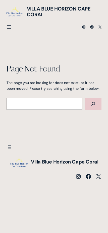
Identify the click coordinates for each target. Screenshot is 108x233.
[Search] (93, 104)
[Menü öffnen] (9, 27)
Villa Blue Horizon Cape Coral (59, 12)
